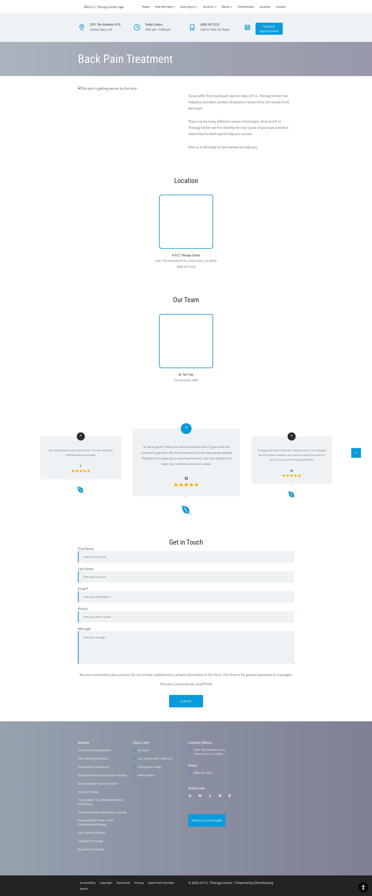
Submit (186, 701)
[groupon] (229, 796)
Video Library (146, 775)
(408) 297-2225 (203, 773)
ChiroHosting (263, 883)
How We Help (163, 7)
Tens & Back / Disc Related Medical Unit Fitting (100, 802)
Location (264, 7)
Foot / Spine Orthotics (92, 832)
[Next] (356, 453)
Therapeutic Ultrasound (93, 767)
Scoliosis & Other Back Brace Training (102, 812)
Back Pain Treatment (91, 849)
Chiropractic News (150, 767)
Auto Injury (187, 7)
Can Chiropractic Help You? (155, 758)
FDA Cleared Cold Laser (93, 758)
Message (84, 629)
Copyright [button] (106, 883)
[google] (190, 796)
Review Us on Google (207, 820)
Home (146, 7)
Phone (82, 609)
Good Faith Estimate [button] (161, 883)
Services (208, 7)
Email (83, 589)
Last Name (85, 569)
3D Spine (143, 750)
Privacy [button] (139, 883)
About (225, 7)
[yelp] (210, 796)
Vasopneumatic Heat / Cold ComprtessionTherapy (95, 822)
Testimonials (246, 7)
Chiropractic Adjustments (94, 750)
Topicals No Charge (90, 841)
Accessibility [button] (88, 883)
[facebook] (200, 796)
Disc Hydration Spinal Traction (97, 783)
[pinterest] (220, 796)
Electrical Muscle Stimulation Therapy (102, 775)
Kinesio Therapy (88, 792)
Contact (281, 7)
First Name (86, 549)
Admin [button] (84, 889)
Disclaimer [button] (123, 883)
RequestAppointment (269, 28)
